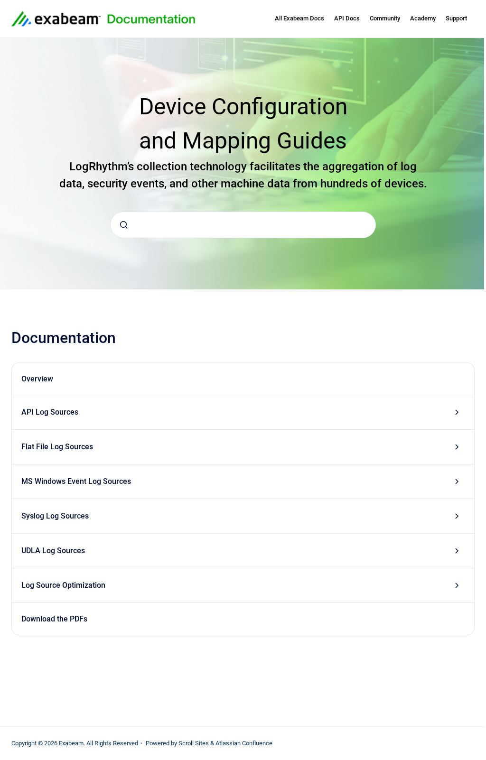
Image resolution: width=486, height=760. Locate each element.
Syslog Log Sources (55, 515)
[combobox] (243, 225)
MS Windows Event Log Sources (76, 481)
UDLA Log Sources (53, 550)
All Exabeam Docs (299, 18)
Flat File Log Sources (57, 446)
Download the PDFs (54, 618)
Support (456, 18)
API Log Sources (49, 412)
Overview (37, 378)
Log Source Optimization (63, 585)
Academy (423, 18)
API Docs (347, 18)
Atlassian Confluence (243, 743)
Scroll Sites (193, 743)
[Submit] (123, 224)
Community (385, 18)
